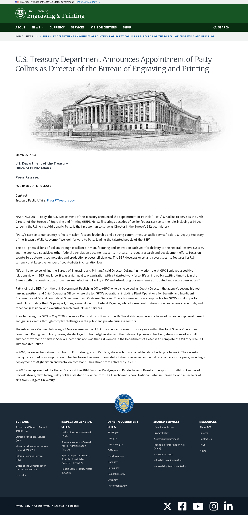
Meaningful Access (164, 427)
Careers (204, 433)
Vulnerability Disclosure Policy (170, 466)
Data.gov (113, 462)
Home (19, 36)
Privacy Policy (161, 433)
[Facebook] (180, 509)
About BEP (205, 427)
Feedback (73, 506)
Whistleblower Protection (168, 460)
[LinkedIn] (227, 509)
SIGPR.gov (113, 432)
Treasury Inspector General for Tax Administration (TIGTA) (76, 446)
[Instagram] (212, 509)
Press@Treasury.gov (61, 200)
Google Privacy (42, 506)
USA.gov (112, 438)
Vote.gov (113, 480)
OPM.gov (113, 450)
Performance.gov (117, 486)
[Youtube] (197, 509)
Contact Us (206, 439)
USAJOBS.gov (115, 444)
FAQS (203, 445)
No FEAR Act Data (163, 454)
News (29, 36)
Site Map (59, 506)
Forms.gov (113, 468)
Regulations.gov (116, 474)
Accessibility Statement (166, 439)
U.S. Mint (21, 475)
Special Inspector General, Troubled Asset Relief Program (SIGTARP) (76, 459)
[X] (167, 509)
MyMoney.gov (116, 456)
